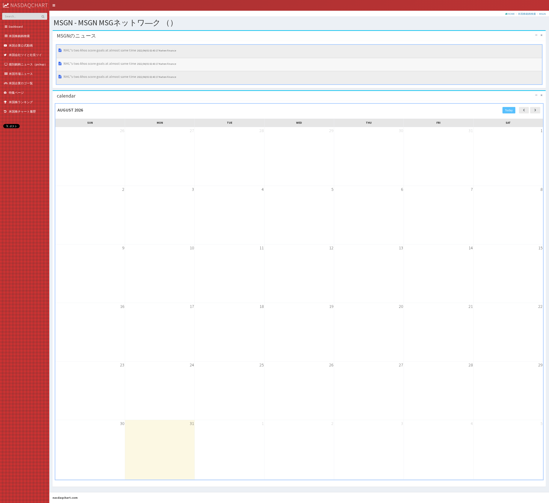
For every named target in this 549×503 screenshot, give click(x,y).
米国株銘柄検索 (527, 13)
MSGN (542, 13)
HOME (511, 13)
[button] (53, 5)
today (509, 110)
